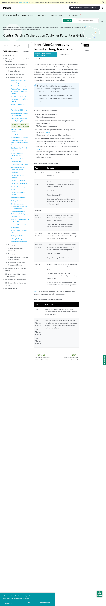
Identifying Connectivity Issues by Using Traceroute (20, 125)
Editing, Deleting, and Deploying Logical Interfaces (18, 169)
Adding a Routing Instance (19, 201)
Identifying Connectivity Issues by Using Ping (19, 120)
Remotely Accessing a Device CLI (18, 130)
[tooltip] (86, 45)
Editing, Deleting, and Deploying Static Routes (19, 240)
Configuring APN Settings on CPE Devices (19, 114)
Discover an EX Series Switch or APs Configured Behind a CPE (19, 214)
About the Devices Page (19, 86)
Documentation (11, 15)
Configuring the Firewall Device (19, 149)
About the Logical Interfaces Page (17, 160)
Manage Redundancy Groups (18, 193)
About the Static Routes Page (19, 231)
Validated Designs (57, 15)
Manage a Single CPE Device (18, 106)
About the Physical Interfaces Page (17, 155)
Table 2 (38, 149)
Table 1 (47, 132)
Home (5, 27)
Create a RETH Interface (19, 184)
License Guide (27, 15)
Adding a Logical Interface (19, 164)
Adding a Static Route (18, 236)
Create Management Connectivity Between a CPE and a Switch (19, 206)
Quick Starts (41, 15)
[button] (99, 594)
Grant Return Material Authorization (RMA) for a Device (19, 99)
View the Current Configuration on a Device (19, 136)
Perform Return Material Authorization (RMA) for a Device (19, 91)
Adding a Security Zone (18, 198)
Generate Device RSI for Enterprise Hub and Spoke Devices (19, 142)
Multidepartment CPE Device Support (18, 82)
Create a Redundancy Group (18, 188)
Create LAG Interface (18, 180)
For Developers (75, 15)
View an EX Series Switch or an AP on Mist (20, 220)
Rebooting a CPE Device (19, 110)
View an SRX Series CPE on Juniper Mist (20, 226)
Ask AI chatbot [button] (23, 2)
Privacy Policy (7, 603)
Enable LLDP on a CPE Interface (18, 176)
